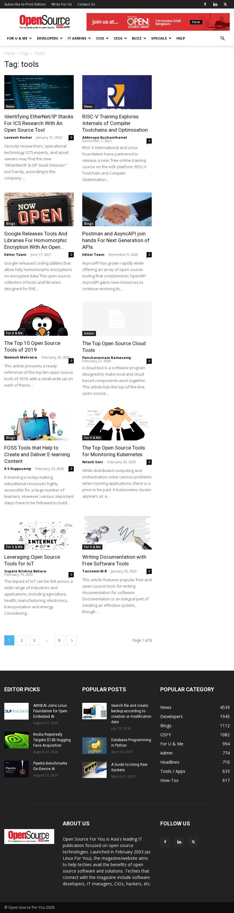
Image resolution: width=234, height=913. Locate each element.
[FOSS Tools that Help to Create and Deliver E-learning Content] (39, 423)
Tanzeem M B (94, 571)
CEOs (118, 38)
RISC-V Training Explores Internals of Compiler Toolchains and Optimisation (115, 123)
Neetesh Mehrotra (20, 357)
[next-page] (72, 640)
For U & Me (17, 38)
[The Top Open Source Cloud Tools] (117, 319)
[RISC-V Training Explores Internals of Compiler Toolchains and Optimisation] (117, 92)
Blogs (10, 223)
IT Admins (77, 38)
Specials (159, 38)
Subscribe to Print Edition (25, 4)
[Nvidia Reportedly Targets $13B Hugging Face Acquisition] (16, 740)
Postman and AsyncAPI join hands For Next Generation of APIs (116, 240)
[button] (222, 38)
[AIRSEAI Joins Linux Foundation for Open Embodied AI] (16, 711)
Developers (47, 38)
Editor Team (15, 254)
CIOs (100, 38)
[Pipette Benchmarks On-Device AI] (16, 769)
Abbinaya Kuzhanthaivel (104, 137)
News (10, 106)
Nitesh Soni (92, 462)
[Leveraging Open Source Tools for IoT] (39, 533)
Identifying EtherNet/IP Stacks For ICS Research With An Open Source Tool (38, 123)
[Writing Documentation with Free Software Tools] (117, 533)
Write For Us (61, 4)
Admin (89, 333)
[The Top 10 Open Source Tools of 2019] (39, 319)
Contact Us (86, 4)
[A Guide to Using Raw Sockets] (94, 770)
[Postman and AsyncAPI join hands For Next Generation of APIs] (117, 210)
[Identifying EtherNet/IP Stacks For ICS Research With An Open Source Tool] (39, 92)
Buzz (137, 38)
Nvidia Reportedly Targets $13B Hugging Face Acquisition (52, 740)
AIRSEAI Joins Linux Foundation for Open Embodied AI (50, 711)
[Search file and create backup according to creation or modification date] (94, 711)
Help (180, 38)
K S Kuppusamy (17, 468)
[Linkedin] (215, 4)
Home (9, 53)
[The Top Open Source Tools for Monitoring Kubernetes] (117, 423)
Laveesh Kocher (18, 137)
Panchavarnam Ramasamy (106, 357)
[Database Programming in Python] (94, 745)
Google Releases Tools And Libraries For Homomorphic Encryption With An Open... (35, 240)
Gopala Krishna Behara (25, 571)
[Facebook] (205, 4)
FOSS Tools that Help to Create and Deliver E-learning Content (37, 454)
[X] (225, 4)
